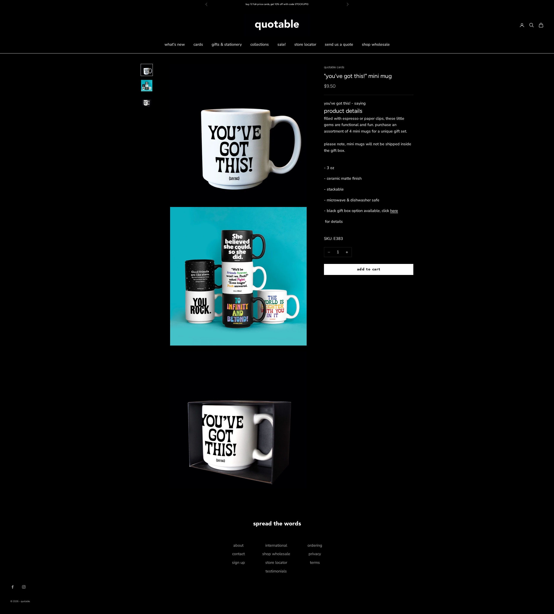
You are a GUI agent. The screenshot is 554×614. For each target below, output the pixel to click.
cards (198, 44)
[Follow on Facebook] (12, 587)
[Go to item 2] (147, 85)
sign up (238, 562)
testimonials (276, 571)
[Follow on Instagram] (24, 587)
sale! (281, 44)
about (238, 545)
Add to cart (368, 269)
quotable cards (334, 67)
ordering (315, 545)
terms (315, 562)
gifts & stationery (227, 44)
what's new (174, 44)
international (276, 545)
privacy (315, 553)
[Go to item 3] (147, 101)
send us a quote (339, 44)
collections (259, 44)
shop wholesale (376, 44)
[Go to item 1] (147, 70)
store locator (305, 44)
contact (238, 553)
